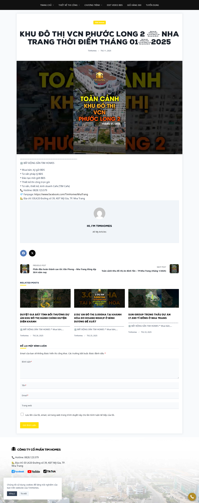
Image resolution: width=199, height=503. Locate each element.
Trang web (27, 405)
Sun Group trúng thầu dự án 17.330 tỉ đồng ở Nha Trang (149, 315)
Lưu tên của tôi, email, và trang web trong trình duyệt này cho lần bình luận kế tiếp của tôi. (70, 415)
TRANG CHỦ (46, 5)
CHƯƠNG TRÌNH (92, 5)
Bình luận (27, 361)
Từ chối (24, 494)
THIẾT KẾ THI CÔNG (68, 5)
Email (25, 395)
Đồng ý (12, 494)
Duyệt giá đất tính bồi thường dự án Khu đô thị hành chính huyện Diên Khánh (44, 317)
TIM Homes (99, 22)
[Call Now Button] (192, 497)
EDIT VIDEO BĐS (115, 5)
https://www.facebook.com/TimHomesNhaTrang (61, 194)
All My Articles (99, 231)
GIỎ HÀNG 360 (134, 5)
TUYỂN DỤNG (152, 5)
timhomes (92, 50)
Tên (24, 385)
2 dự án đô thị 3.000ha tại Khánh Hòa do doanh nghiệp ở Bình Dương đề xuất (98, 317)
